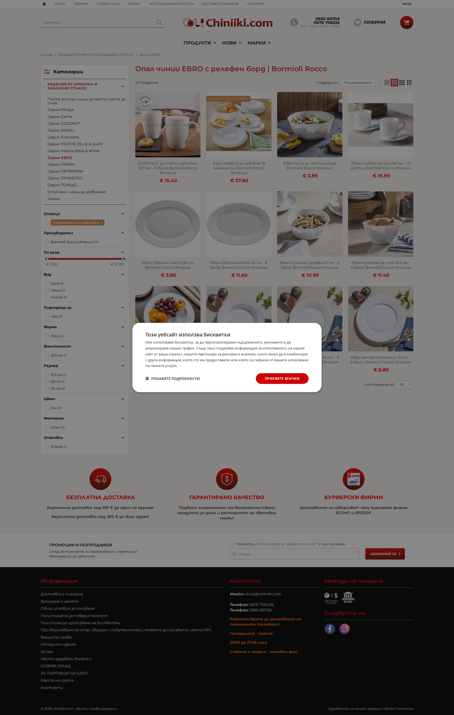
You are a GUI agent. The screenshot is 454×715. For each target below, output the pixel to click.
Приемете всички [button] (282, 378)
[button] (172, 378)
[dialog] (227, 357)
